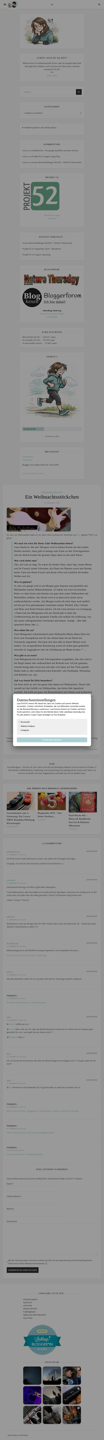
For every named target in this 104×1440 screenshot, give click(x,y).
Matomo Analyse (27, 726)
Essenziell (24, 722)
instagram (24, 730)
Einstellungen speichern (52, 740)
